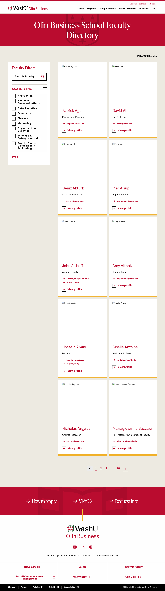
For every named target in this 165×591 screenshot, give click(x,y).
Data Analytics (27, 108)
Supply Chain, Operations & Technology (27, 146)
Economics (25, 113)
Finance (23, 118)
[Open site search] (154, 8)
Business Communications (29, 102)
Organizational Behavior (28, 129)
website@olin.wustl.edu (108, 556)
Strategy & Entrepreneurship (29, 137)
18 (118, 468)
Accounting (25, 96)
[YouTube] (75, 547)
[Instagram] (90, 547)
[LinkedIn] (83, 547)
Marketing (24, 123)
